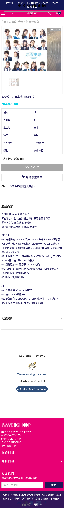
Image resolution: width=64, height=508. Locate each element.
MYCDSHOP (9, 446)
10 (8, 186)
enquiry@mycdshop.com (17, 431)
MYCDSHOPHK (12, 438)
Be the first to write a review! (32, 388)
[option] (32, 49)
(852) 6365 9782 (13, 435)
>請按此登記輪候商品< (13, 158)
